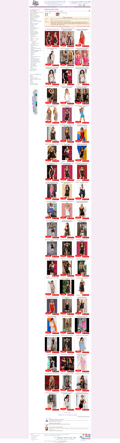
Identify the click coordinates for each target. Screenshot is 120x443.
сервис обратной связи (63, 441)
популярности (53, 26)
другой (69, 20)
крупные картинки (80, 26)
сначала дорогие (60, 26)
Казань (32, 440)
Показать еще (67, 412)
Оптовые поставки (34, 83)
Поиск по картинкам (34, 84)
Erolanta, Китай (60, 22)
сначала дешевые (66, 26)
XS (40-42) (52, 18)
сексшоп (57, 2)
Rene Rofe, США (72, 23)
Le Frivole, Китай (54, 24)
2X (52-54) (76, 18)
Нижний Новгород (34, 439)
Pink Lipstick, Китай (79, 23)
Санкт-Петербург (34, 436)
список (88, 26)
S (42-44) (56, 18)
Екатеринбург (33, 437)
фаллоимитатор (62, 2)
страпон (59, 1)
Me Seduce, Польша (60, 24)
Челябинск (33, 438)
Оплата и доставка (34, 77)
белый (52, 20)
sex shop (63, 1)
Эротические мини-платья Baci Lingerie (56, 427)
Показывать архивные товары (83, 416)
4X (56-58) (85, 18)
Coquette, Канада (54, 22)
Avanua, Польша (86, 22)
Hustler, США (71, 22)
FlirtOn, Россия (65, 22)
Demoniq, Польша (86, 23)
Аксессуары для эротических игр (54, 423)
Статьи (31, 82)
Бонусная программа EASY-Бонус (36, 75)
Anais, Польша (59, 23)
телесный (65, 20)
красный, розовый (60, 20)
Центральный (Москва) (35, 435)
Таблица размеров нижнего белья (35, 80)
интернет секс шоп (51, 4)
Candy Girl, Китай (66, 23)
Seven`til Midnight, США (78, 22)
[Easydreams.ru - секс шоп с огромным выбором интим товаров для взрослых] (36, 6)
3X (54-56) (80, 18)
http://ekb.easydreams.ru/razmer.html (55, 421)
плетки (60, 5)
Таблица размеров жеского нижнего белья (56, 419)
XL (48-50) (68, 18)
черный (55, 20)
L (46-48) (64, 18)
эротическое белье (51, 1)
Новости (31, 81)
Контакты (32, 76)
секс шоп (45, 1)
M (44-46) (60, 18)
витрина (85, 26)
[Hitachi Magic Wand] (36, 114)
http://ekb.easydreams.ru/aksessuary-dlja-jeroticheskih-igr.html (59, 424)
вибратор (53, 2)
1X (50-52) (72, 18)
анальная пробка (47, 2)
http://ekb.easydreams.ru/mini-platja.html (56, 430)
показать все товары (71, 27)
